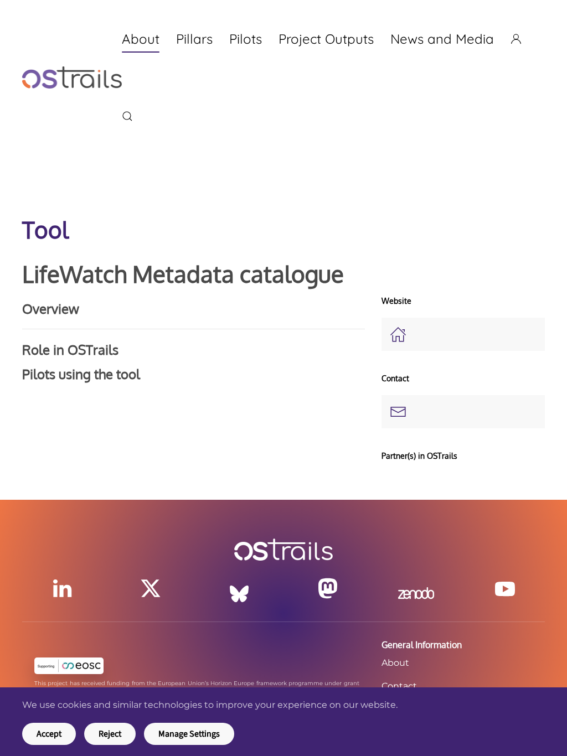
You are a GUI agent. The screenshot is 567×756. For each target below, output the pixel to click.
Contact (399, 686)
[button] (127, 116)
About (395, 662)
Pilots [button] (245, 38)
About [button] (140, 38)
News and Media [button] (442, 38)
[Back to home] (72, 77)
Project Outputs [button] (326, 38)
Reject (110, 734)
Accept (49, 734)
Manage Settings (189, 734)
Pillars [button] (194, 38)
